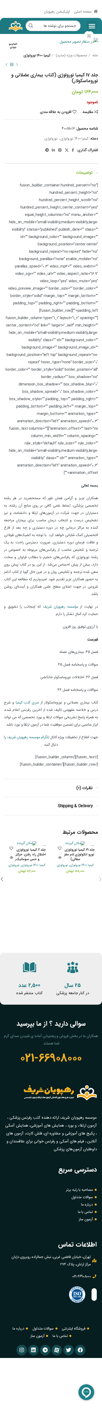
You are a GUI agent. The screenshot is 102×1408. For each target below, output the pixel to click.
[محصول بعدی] (6, 64)
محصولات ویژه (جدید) (71, 55)
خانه (94, 55)
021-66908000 (51, 1058)
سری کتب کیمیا (27, 702)
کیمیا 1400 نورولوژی (37, 55)
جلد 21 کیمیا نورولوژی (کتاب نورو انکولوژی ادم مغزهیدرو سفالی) (75, 854)
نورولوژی (51, 138)
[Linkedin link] (53, 150)
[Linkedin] (33, 1350)
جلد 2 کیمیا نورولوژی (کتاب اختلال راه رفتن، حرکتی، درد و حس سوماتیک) (27, 854)
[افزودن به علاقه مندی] (59, 848)
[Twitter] (68, 1350)
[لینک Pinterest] (59, 150)
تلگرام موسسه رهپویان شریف (28, 737)
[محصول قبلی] (17, 64)
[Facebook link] (73, 150)
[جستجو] (31, 26)
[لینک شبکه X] (66, 150)
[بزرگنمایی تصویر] (89, 36)
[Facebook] (80, 1350)
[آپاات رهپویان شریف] (57, 1350)
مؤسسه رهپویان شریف (60, 606)
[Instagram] (21, 1350)
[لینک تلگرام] (47, 150)
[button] (92, 26)
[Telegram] (45, 1350)
